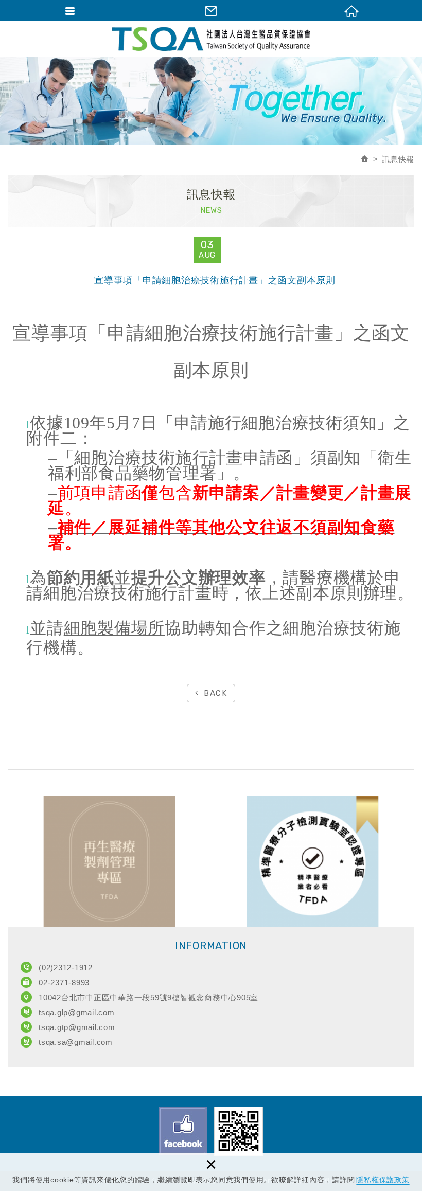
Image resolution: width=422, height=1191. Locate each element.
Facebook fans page (183, 1131)
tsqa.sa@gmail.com (76, 1042)
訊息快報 (398, 159)
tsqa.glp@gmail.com (77, 1012)
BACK (215, 693)
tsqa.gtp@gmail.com (77, 1027)
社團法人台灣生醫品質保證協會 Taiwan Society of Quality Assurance (211, 38)
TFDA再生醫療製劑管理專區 (109, 861)
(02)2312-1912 (66, 967)
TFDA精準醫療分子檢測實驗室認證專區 (312, 861)
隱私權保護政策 (382, 1180)
